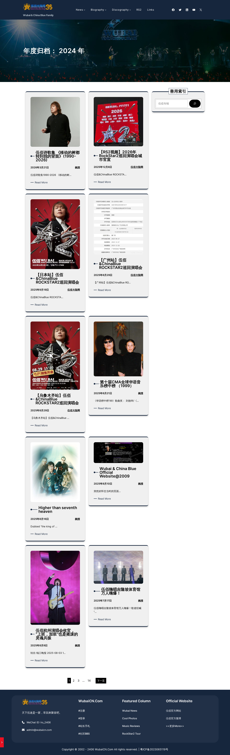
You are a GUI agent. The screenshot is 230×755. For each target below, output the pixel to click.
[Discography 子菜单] (130, 10)
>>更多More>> (175, 726)
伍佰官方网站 (173, 710)
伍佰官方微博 (173, 718)
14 (89, 680)
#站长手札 (84, 726)
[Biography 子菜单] (105, 10)
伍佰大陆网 (137, 166)
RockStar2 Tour (131, 733)
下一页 (101, 680)
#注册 (81, 710)
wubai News (129, 710)
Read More (42, 182)
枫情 (77, 167)
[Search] (195, 104)
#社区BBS (84, 733)
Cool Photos (129, 718)
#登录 (81, 718)
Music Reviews (131, 726)
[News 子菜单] (84, 10)
